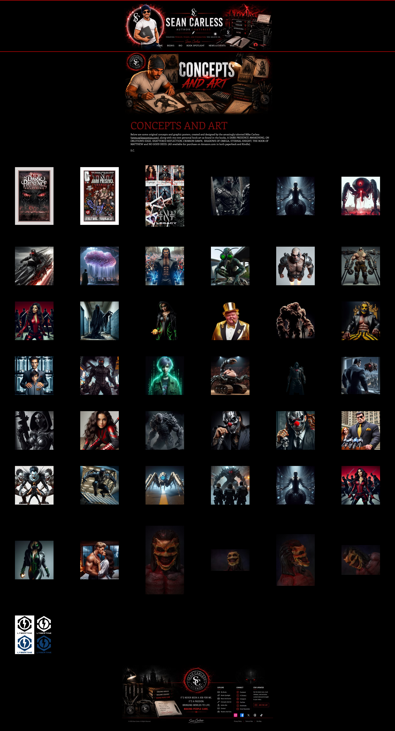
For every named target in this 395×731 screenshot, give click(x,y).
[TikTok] (261, 715)
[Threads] (255, 715)
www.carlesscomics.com (144, 137)
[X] (248, 715)
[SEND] (261, 704)
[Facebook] (242, 715)
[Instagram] (235, 715)
